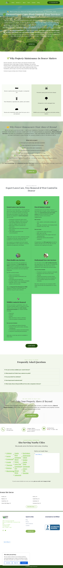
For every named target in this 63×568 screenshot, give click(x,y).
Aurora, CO (35, 496)
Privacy (27, 521)
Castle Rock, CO (5, 501)
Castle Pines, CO (36, 498)
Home (13, 2)
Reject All (16, 562)
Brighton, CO (4, 498)
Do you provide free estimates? (13, 376)
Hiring (38, 2)
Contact (33, 2)
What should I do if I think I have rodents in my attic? (18, 373)
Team (28, 2)
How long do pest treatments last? (14, 380)
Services (18, 2)
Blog (27, 519)
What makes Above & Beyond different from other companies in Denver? (23, 383)
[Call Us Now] (3, 429)
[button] (31, 369)
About (24, 2)
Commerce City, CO (37, 503)
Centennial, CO (36, 501)
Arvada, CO (4, 496)
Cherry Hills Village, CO (6, 503)
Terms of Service (29, 523)
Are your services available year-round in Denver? (18, 369)
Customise (8, 562)
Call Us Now (9, 428)
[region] (16, 559)
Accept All (24, 562)
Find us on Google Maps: (41, 451)
